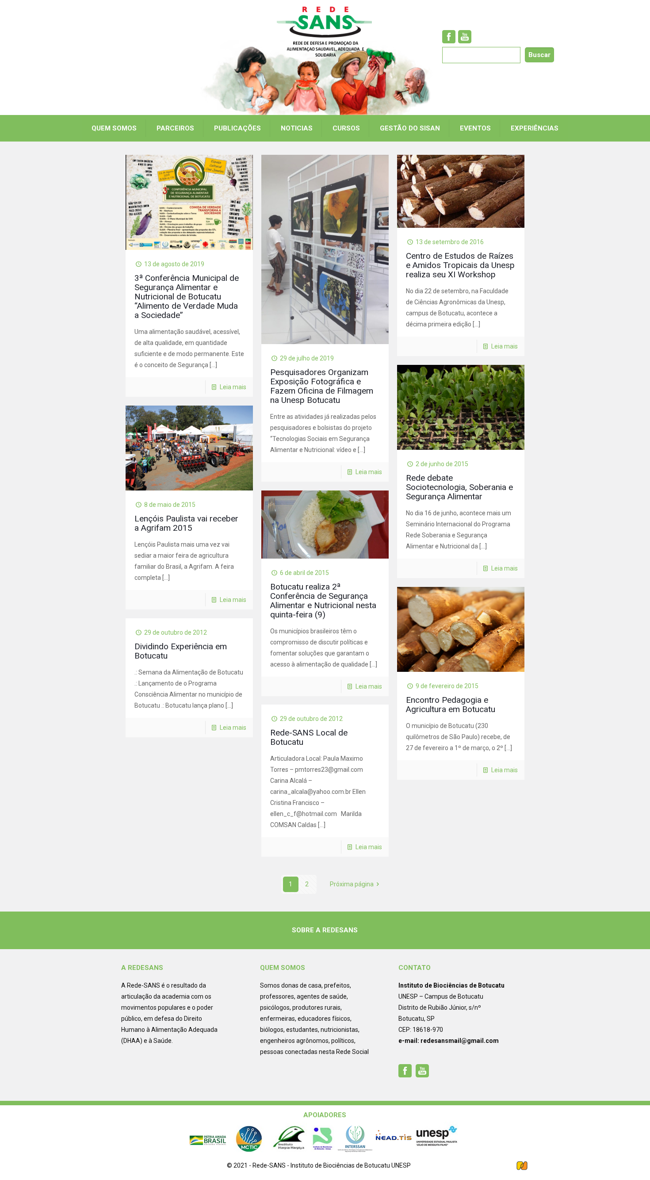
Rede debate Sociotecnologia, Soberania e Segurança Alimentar (459, 487)
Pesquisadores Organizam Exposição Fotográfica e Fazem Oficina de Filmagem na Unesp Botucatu (321, 386)
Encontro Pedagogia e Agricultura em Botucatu (450, 704)
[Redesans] (325, 31)
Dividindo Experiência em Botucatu (180, 651)
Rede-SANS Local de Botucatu (309, 737)
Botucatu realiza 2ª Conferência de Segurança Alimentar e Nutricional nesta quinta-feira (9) (323, 601)
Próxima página (352, 884)
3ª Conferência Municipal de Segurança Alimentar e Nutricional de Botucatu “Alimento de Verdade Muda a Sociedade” (186, 296)
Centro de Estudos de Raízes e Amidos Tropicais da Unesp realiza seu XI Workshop (460, 265)
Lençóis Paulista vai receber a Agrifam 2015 (186, 523)
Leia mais (233, 387)
